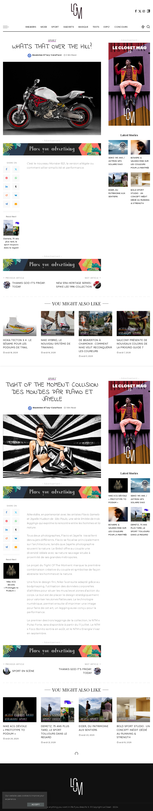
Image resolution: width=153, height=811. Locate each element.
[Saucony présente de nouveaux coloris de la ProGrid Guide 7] (133, 323)
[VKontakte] (15, 195)
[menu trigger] (7, 26)
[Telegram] (6, 204)
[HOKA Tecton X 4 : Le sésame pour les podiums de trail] (19, 323)
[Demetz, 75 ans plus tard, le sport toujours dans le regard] (11, 228)
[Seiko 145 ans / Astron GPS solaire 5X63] (118, 147)
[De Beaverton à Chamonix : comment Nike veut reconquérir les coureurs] (95, 323)
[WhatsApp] (15, 178)
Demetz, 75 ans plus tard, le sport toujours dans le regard (11, 243)
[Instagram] (143, 11)
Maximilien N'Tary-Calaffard (46, 55)
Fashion (133, 328)
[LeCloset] (76, 11)
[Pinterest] (6, 178)
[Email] (15, 204)
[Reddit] (6, 195)
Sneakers (20, 328)
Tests (94, 333)
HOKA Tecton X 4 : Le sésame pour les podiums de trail (17, 343)
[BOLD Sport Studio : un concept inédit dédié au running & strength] (140, 179)
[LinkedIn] (6, 186)
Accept (36, 804)
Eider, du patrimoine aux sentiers (116, 193)
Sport (52, 40)
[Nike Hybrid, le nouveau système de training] (57, 323)
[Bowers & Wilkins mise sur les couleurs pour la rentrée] (140, 147)
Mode (47, 764)
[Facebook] (135, 11)
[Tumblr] (15, 186)
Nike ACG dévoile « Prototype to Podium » (11, 586)
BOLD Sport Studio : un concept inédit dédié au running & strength (140, 196)
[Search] (148, 26)
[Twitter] (139, 11)
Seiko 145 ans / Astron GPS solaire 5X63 (116, 161)
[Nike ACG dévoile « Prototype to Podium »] (11, 571)
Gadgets (58, 715)
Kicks (29, 715)
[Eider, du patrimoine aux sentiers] (118, 179)
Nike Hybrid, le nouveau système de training (55, 343)
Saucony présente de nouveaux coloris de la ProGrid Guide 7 (132, 343)
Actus (9, 328)
